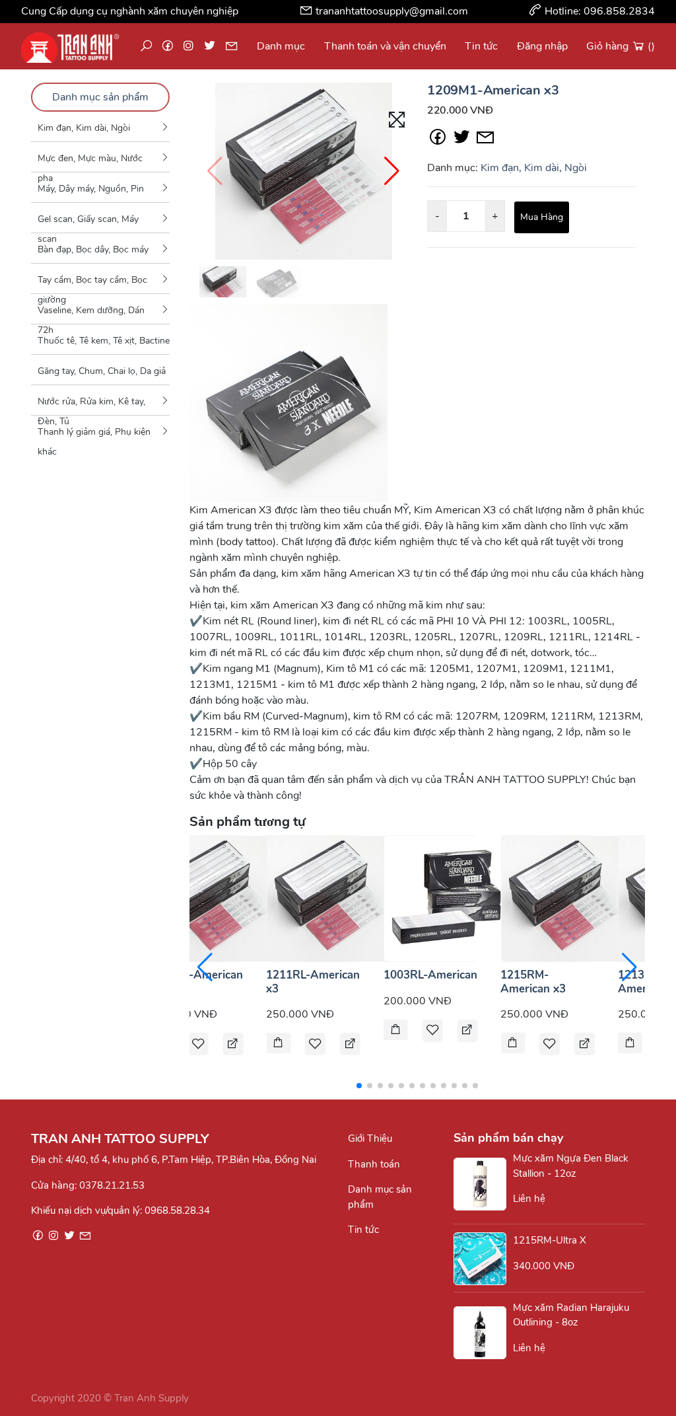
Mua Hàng (541, 217)
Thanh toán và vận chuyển (385, 46)
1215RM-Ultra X (549, 1240)
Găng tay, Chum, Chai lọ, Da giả (102, 371)
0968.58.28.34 (177, 1210)
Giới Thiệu (370, 1138)
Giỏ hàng (620, 46)
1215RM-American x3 (533, 981)
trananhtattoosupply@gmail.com (392, 11)
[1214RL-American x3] (212, 898)
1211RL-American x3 (313, 981)
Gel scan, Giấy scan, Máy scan (88, 223)
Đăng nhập (542, 46)
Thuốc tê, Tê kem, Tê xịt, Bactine (104, 340)
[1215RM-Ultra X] (483, 1258)
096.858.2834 (619, 11)
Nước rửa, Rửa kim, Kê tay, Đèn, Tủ (91, 405)
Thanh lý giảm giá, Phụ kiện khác (94, 436)
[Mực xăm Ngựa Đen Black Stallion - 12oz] (483, 1184)
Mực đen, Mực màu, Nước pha (90, 162)
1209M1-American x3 (492, 90)
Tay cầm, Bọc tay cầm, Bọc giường (92, 283)
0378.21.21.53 (112, 1185)
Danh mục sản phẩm (100, 97)
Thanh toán (374, 1164)
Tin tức (481, 46)
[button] (392, 171)
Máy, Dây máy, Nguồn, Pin (91, 188)
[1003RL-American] (447, 898)
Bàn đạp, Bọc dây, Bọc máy (93, 249)
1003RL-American (430, 975)
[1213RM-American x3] (630, 1044)
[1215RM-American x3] (563, 898)
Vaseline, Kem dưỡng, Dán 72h (91, 314)
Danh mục (281, 46)
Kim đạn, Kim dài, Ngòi (84, 128)
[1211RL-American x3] (329, 898)
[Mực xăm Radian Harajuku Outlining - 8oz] (483, 1332)
